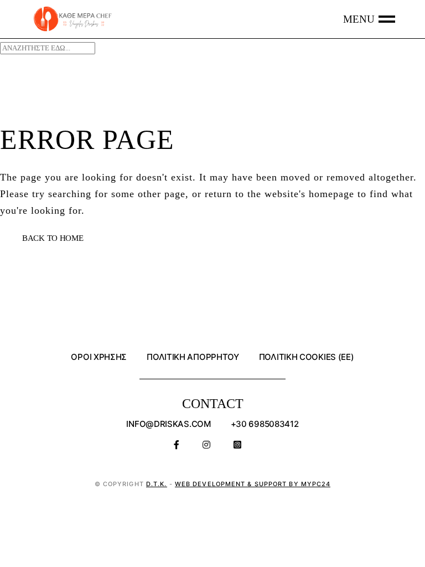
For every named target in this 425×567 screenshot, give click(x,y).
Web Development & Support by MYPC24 (253, 484)
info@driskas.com (168, 424)
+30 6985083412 (265, 424)
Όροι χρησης (99, 357)
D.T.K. (156, 484)
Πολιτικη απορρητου (193, 357)
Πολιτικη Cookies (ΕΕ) (306, 357)
